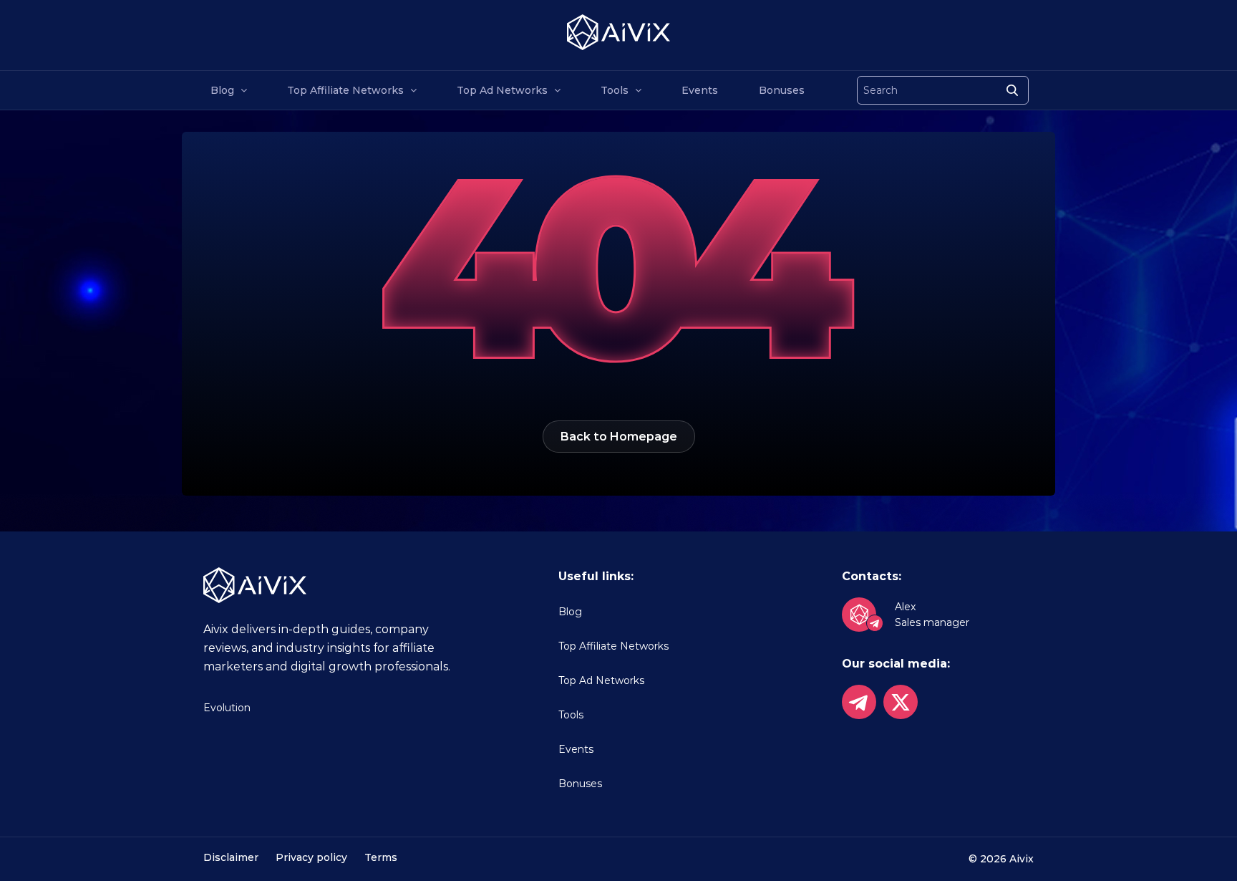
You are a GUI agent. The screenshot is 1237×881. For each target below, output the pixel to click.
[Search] (1012, 90)
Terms (380, 857)
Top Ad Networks (502, 90)
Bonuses (782, 90)
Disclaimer (230, 857)
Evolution (227, 707)
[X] (900, 702)
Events (699, 90)
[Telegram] (859, 702)
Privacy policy (311, 857)
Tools (615, 90)
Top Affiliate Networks (345, 90)
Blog (222, 90)
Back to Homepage (619, 436)
